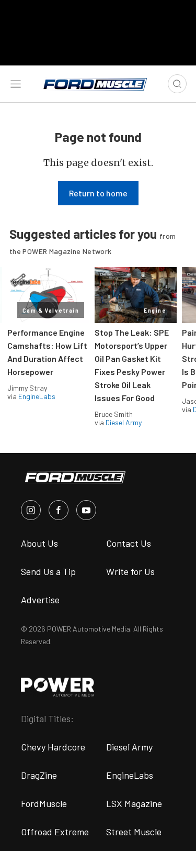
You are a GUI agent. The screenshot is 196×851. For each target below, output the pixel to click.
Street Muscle (134, 831)
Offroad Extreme (55, 831)
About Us (39, 543)
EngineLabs (36, 396)
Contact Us (128, 543)
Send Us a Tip (48, 571)
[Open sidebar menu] (15, 84)
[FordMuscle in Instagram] (31, 510)
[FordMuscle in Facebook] (58, 510)
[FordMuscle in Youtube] (86, 510)
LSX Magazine (134, 803)
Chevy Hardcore (53, 747)
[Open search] (177, 83)
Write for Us (130, 571)
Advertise (40, 599)
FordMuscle (44, 803)
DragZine (39, 775)
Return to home (98, 193)
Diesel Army (124, 422)
